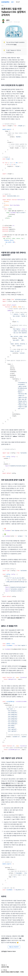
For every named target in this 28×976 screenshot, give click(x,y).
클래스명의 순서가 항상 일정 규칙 (14, 785)
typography (17, 286)
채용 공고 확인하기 (14, 947)
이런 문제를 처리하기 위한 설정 (9, 694)
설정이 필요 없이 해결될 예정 (14, 618)
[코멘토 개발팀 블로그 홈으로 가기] (5, 2)
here (15, 44)
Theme (3, 110)
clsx (19, 632)
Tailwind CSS (22, 66)
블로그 (12, 2)
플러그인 (20, 280)
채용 (17, 2)
